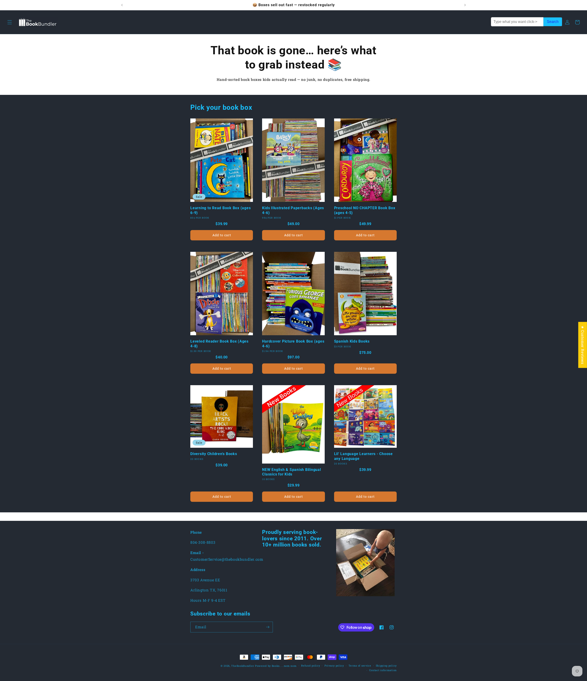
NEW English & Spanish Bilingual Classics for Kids (291, 471)
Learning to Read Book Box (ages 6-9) (220, 210)
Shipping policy (386, 665)
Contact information (383, 670)
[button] (10, 22)
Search (553, 22)
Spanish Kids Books (352, 341)
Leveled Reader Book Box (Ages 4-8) (219, 343)
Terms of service (360, 665)
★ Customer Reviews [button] (582, 345)
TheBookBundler (242, 665)
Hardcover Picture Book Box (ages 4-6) (293, 343)
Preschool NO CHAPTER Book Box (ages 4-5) (364, 210)
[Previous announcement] (122, 5)
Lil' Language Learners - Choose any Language (363, 456)
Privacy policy (334, 665)
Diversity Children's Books (213, 454)
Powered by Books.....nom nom (276, 665)
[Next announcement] (465, 5)
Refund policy (310, 665)
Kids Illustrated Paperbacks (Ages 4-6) (293, 210)
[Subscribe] (268, 627)
